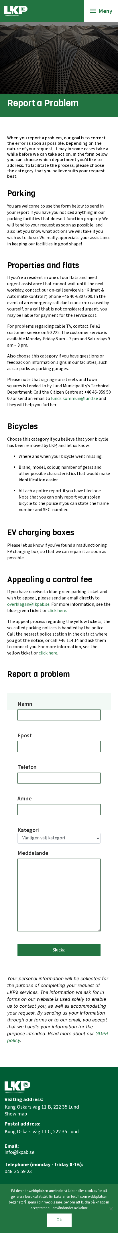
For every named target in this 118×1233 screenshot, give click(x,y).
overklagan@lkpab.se (28, 604)
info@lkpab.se (19, 1152)
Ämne (24, 799)
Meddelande (32, 854)
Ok (59, 1220)
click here (48, 653)
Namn (24, 704)
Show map (16, 1114)
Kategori (28, 831)
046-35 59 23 (18, 1171)
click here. (57, 611)
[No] (111, 1208)
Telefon (27, 768)
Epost (24, 736)
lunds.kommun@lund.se (74, 399)
